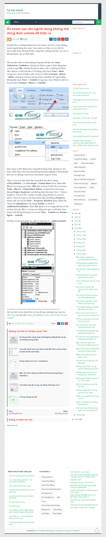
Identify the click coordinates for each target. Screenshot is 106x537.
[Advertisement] (85, 68)
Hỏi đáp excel (79, 175)
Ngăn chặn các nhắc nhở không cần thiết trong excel (87, 343)
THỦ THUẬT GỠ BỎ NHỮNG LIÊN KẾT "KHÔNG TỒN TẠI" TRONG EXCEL (84, 476)
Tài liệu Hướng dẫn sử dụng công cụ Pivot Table (86, 391)
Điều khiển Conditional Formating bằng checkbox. (87, 258)
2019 (76, 419)
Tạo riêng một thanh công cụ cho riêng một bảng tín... (87, 296)
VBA (58, 497)
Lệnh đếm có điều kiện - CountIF (85, 118)
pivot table (57, 513)
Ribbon (94, 183)
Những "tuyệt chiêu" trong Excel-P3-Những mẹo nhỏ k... (88, 367)
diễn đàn (11, 315)
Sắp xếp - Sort (75, 479)
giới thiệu (45, 513)
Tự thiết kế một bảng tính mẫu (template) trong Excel (87, 332)
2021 (76, 224)
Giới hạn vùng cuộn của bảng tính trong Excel (87, 320)
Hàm (76, 163)
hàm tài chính (79, 191)
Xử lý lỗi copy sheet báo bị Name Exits (83, 501)
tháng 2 (80, 415)
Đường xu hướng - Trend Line (81, 482)
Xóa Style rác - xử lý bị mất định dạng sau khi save (21, 517)
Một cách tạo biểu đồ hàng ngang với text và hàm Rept (83, 486)
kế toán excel (79, 196)
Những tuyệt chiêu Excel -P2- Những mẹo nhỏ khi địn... (87, 373)
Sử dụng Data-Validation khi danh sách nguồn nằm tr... (87, 264)
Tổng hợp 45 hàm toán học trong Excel (21, 523)
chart (92, 187)
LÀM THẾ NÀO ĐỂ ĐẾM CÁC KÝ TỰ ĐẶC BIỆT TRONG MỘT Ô (83, 496)
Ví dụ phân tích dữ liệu (50, 505)
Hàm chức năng (87, 163)
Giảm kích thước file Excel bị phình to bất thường (86, 276)
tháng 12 (80, 231)
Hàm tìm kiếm (79, 171)
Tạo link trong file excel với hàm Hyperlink (21, 497)
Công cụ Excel (79, 155)
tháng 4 (80, 250)
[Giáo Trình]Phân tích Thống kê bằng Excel (87, 403)
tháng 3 (80, 254)
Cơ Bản (93, 159)
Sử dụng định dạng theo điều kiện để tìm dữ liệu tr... (87, 308)
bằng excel (45, 509)
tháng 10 (80, 239)
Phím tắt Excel (14, 506)
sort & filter (92, 200)
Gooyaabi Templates (72, 531)
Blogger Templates (55, 531)
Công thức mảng (80, 159)
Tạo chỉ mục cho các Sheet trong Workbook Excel (86, 326)
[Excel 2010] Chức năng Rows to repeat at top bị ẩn (85, 107)
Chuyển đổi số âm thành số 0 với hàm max (21, 491)
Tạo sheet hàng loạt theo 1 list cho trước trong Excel (84, 94)
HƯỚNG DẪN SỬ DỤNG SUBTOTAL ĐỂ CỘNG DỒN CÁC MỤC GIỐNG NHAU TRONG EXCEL (85, 143)
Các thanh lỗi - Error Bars (80, 472)
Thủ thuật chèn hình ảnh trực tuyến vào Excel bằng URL (87, 409)
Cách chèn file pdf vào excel (20, 486)
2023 (76, 217)
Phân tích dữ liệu (81, 183)
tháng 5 (80, 246)
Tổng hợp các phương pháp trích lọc (84, 505)
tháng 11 (80, 235)
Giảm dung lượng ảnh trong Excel (85, 136)
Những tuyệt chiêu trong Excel (22, 323)
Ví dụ (43, 501)
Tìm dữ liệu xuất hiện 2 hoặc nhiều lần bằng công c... (86, 302)
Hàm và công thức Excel (51, 489)
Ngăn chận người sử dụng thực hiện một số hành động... (88, 349)
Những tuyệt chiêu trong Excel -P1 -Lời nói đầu (87, 379)
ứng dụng (78, 204)
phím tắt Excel (79, 200)
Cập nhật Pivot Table (81, 113)
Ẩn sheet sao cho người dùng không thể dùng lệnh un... (87, 338)
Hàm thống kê (79, 167)
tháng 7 (80, 242)
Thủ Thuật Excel (80, 187)
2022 (76, 221)
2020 (76, 228)
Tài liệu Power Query (81, 88)
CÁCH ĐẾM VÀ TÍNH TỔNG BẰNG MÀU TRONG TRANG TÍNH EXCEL (21, 511)
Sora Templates (41, 531)
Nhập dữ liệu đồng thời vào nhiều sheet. (86, 355)
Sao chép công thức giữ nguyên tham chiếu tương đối (87, 289)
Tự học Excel (15, 10)
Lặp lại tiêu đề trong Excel (84, 179)
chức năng (57, 509)
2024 (76, 213)
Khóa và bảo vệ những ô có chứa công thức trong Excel (87, 314)
